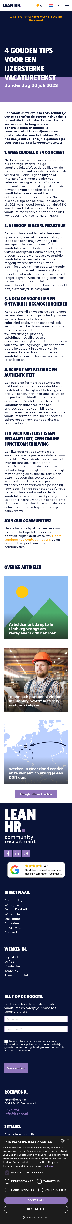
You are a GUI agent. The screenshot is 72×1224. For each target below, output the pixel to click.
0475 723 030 (14, 1110)
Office (9, 961)
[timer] (36, 18)
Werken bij (12, 914)
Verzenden (16, 1068)
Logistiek (11, 957)
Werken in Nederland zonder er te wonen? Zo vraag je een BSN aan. (36, 772)
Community (13, 900)
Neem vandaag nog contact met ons (32, 537)
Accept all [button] (36, 1200)
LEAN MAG (13, 928)
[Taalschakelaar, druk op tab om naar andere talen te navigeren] (54, 5)
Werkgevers (13, 905)
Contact (10, 932)
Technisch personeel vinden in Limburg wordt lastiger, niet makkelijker (35, 700)
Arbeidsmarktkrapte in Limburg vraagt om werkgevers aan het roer (32, 628)
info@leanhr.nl (16, 1113)
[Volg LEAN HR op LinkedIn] (17, 853)
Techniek (11, 971)
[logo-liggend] (12, 5)
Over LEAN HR (16, 909)
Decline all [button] (36, 1209)
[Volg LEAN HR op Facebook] (8, 853)
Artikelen (11, 923)
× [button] (67, 1140)
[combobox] (63, 1141)
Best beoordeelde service (43, 870)
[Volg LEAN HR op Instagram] (26, 853)
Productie (12, 966)
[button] (66, 5)
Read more (48, 1165)
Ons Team (12, 918)
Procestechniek (16, 975)
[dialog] (36, 1180)
